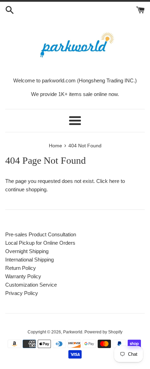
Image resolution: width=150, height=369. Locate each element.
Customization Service (31, 285)
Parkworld (72, 332)
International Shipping (29, 260)
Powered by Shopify (103, 332)
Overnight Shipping (26, 251)
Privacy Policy (21, 293)
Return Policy (20, 268)
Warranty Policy (23, 276)
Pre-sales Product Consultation (40, 234)
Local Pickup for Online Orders (40, 243)
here (114, 181)
